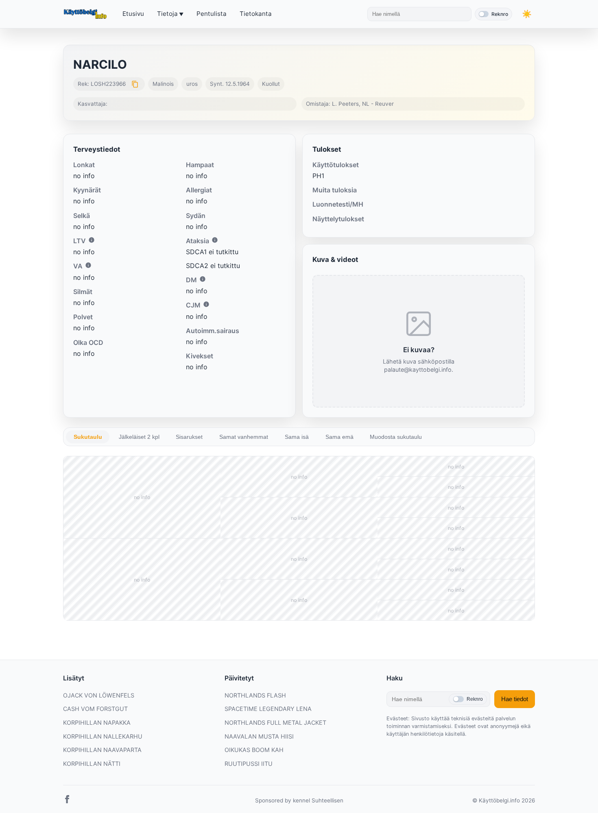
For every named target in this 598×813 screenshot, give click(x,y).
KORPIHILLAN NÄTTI (91, 763)
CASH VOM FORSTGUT (95, 708)
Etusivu (133, 13)
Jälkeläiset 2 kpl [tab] (139, 437)
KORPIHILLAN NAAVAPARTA (102, 749)
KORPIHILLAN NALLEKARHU (102, 736)
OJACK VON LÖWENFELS (98, 695)
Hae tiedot (514, 698)
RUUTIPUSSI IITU (249, 763)
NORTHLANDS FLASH (255, 695)
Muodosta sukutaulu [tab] (396, 437)
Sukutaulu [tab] (88, 437)
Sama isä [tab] (297, 437)
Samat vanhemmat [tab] (243, 437)
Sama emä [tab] (339, 437)
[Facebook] (67, 800)
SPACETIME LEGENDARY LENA (268, 708)
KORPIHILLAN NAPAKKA (97, 722)
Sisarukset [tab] (189, 437)
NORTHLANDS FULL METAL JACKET (275, 722)
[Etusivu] (86, 14)
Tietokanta (256, 13)
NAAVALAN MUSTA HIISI (259, 736)
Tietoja (167, 13)
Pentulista (211, 13)
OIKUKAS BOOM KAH (254, 749)
